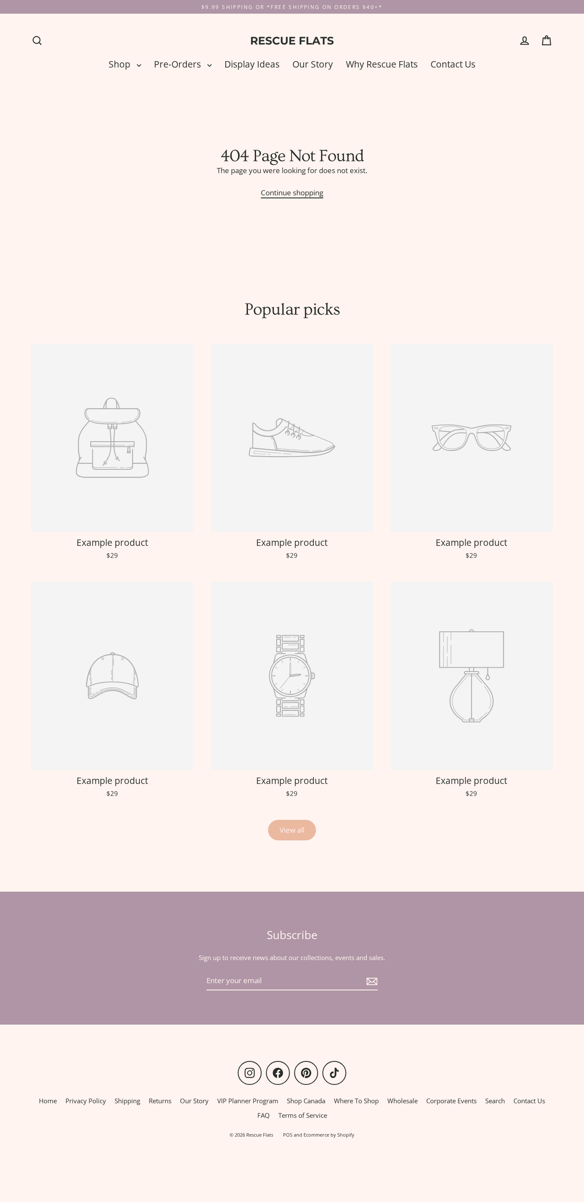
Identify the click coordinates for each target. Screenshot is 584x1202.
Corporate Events (451, 1100)
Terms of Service (302, 1115)
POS (287, 1134)
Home (48, 1100)
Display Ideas (252, 64)
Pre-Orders (178, 64)
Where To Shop (356, 1100)
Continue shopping (292, 192)
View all (292, 830)
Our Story (312, 64)
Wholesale (402, 1100)
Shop (121, 64)
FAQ (263, 1115)
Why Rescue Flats (382, 64)
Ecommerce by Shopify (329, 1134)
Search (495, 1100)
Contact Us (453, 64)
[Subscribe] (371, 980)
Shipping (127, 1100)
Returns (160, 1100)
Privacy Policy (85, 1100)
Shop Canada (306, 1100)
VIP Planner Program (247, 1100)
